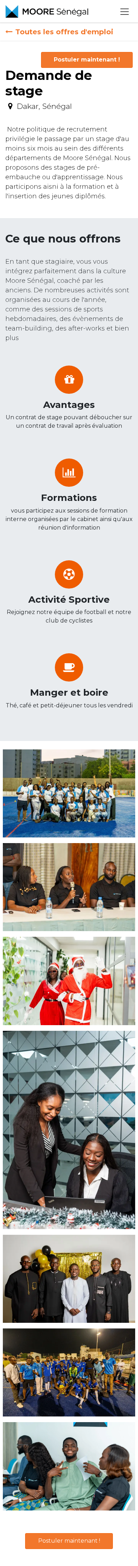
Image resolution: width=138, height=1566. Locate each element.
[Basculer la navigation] (124, 11)
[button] (87, 60)
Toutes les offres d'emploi (64, 32)
